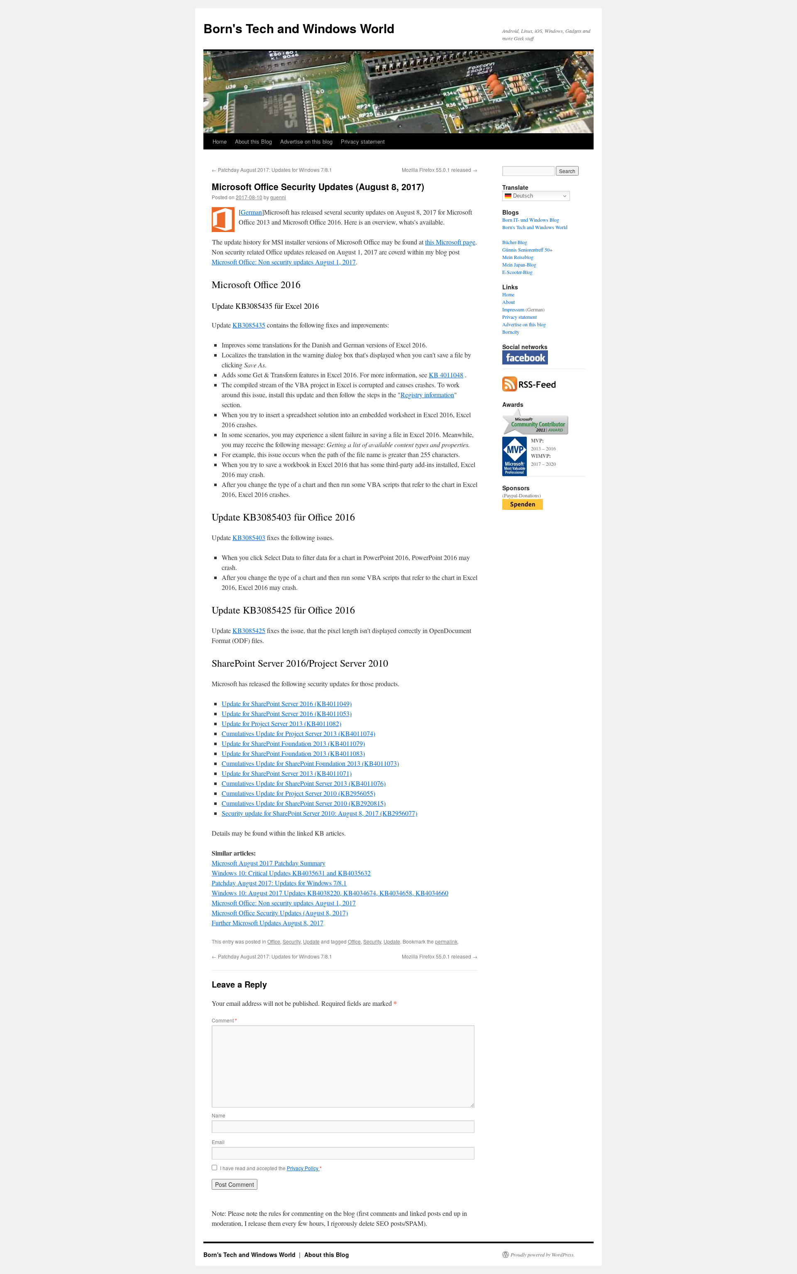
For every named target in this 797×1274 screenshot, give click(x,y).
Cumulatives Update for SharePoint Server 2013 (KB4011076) (304, 783)
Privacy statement (363, 141)
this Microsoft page (450, 241)
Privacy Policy (303, 1167)
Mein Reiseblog (517, 257)
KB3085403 (248, 537)
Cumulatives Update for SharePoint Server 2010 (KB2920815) (304, 803)
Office (273, 941)
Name (218, 1115)
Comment (224, 1020)
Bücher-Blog (514, 242)
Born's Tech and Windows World (298, 28)
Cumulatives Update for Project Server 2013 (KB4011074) (298, 733)
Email (218, 1141)
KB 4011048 (446, 374)
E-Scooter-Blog (517, 272)
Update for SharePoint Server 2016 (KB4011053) (287, 713)
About (508, 301)
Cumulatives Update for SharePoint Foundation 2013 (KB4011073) (310, 763)
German (251, 212)
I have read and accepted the (271, 1168)
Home (220, 141)
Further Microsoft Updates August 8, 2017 (267, 922)
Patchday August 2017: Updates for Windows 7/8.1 (272, 169)
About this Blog (253, 141)
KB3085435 (248, 324)
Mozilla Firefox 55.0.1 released (439, 169)
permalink (446, 941)
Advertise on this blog (306, 141)
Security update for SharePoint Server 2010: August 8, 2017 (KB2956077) (319, 813)
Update (311, 941)
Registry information (427, 394)
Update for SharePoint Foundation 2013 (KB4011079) (293, 743)
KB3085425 (248, 630)
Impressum (513, 309)
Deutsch (522, 196)
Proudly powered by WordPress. (543, 1254)
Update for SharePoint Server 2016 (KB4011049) (287, 703)
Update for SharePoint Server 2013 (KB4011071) (287, 773)
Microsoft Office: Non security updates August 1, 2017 (284, 261)
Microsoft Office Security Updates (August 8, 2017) (280, 912)
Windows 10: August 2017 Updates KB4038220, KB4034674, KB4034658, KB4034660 (330, 892)
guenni (278, 197)
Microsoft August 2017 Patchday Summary (268, 862)
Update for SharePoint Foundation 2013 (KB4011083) (293, 753)
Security (292, 941)
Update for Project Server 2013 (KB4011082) (281, 723)
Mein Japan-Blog (519, 264)
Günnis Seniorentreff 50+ (527, 249)
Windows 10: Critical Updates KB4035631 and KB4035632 (291, 872)
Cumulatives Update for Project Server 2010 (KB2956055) (298, 793)
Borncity (510, 331)
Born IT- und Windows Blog (530, 219)
